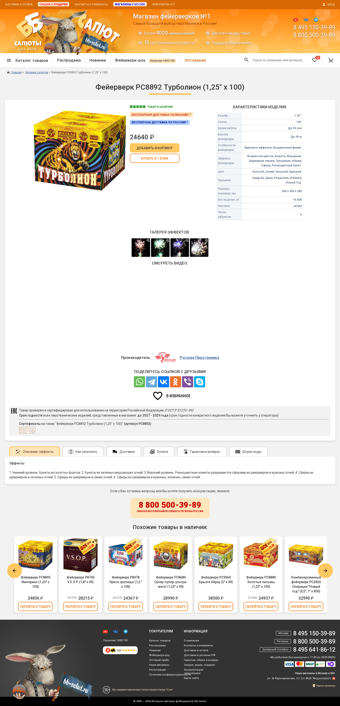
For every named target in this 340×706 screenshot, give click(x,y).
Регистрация (157, 669)
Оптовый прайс (159, 660)
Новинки (98, 60)
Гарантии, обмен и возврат (201, 660)
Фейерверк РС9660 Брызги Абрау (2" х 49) (216, 579)
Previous (14, 570)
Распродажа (69, 60)
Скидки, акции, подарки (199, 664)
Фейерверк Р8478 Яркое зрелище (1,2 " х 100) (125, 581)
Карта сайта (191, 678)
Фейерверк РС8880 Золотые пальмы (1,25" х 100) (261, 581)
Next (325, 570)
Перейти (35, 607)
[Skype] (199, 381)
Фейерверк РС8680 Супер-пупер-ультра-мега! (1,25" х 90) (170, 581)
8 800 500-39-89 (314, 35)
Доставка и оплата (18, 4)
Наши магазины (159, 664)
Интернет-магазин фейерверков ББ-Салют (179, 701)
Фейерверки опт (163, 4)
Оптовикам (195, 60)
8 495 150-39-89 (314, 27)
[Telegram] (151, 381)
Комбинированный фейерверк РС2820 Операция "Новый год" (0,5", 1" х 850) (306, 584)
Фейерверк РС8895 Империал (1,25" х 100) (35, 581)
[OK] (175, 381)
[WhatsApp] (139, 381)
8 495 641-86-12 (314, 649)
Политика (170, 674)
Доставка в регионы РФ (199, 655)
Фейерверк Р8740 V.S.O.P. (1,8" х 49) (80, 579)
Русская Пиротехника (199, 357)
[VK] (163, 381)
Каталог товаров (159, 640)
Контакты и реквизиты (91, 4)
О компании (191, 640)
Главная (16, 72)
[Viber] (187, 381)
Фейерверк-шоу (145, 60)
